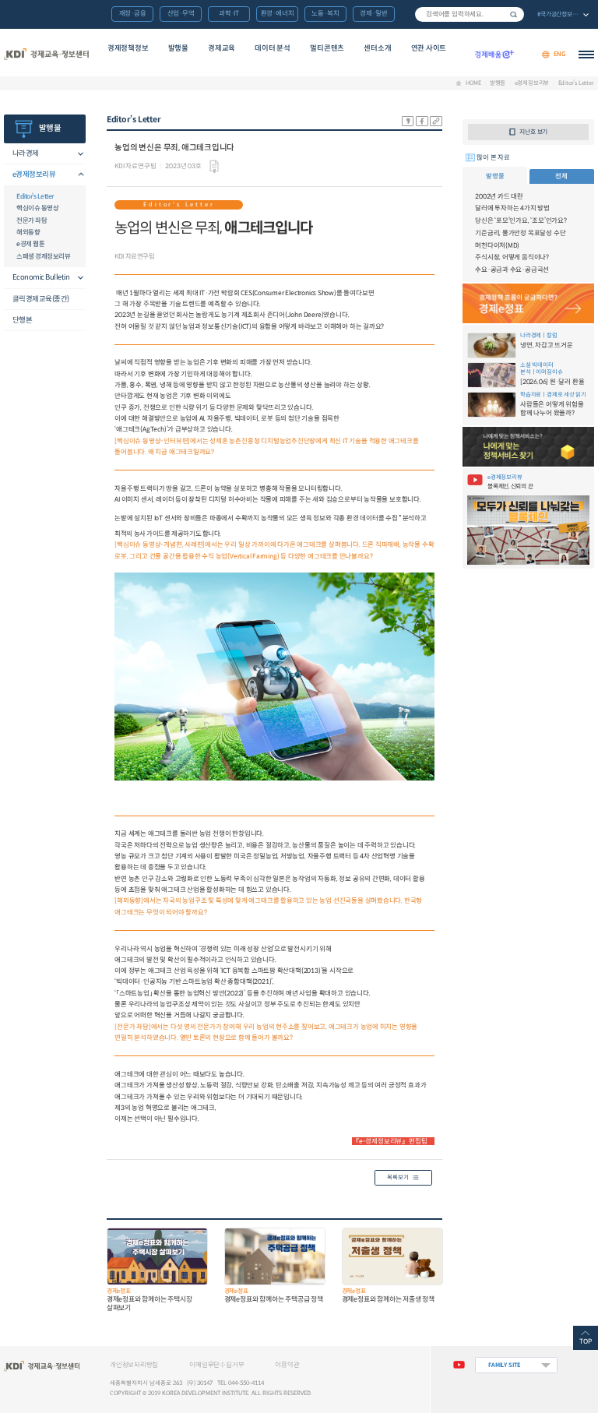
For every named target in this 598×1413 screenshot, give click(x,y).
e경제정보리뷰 (532, 83)
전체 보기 (562, 15)
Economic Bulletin (41, 277)
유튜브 (459, 1365)
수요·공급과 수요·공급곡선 (512, 269)
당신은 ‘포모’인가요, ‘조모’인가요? (521, 220)
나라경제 (25, 153)
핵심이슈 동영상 (37, 208)
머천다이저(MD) (497, 245)
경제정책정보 (128, 48)
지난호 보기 (533, 132)
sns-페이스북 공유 (422, 121)
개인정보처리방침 (134, 1365)
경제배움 (494, 54)
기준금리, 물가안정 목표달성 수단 (520, 233)
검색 (514, 14)
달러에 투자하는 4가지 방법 (512, 208)
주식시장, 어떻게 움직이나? (512, 257)
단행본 (22, 320)
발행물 (178, 48)
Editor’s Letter (575, 83)
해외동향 (28, 232)
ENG (560, 54)
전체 (561, 176)
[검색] (469, 14)
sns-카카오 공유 (408, 121)
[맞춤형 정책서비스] (528, 447)
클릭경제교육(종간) (40, 299)
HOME (473, 83)
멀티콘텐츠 (327, 48)
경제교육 (221, 48)
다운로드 (214, 167)
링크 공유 (436, 121)
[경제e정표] (528, 303)
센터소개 (377, 48)
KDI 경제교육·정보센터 (46, 54)
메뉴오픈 (76, 153)
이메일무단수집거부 (216, 1365)
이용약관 (287, 1365)
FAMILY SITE (504, 1365)
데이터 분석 (272, 48)
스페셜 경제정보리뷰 (43, 256)
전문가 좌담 (31, 220)
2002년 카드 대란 (499, 196)
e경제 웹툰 (30, 244)
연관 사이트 (429, 48)
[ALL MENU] (586, 54)
